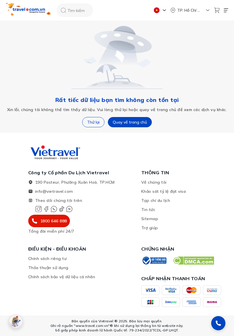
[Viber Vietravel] (54, 209)
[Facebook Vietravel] (46, 209)
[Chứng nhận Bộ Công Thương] (154, 260)
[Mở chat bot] (16, 321)
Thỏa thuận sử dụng (48, 267)
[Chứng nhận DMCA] (193, 260)
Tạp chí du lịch (155, 200)
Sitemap (149, 218)
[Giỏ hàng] (216, 10)
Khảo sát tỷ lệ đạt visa (163, 191)
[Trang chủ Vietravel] (29, 10)
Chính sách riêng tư (47, 258)
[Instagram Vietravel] (38, 209)
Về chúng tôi (154, 182)
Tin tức (148, 209)
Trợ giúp (149, 227)
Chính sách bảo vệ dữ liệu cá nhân (61, 276)
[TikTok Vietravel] (61, 209)
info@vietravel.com (54, 191)
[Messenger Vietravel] (69, 209)
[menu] (226, 10)
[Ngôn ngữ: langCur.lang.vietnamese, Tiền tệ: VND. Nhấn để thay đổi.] (161, 10)
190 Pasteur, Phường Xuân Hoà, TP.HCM (75, 182)
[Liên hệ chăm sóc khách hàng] (218, 323)
